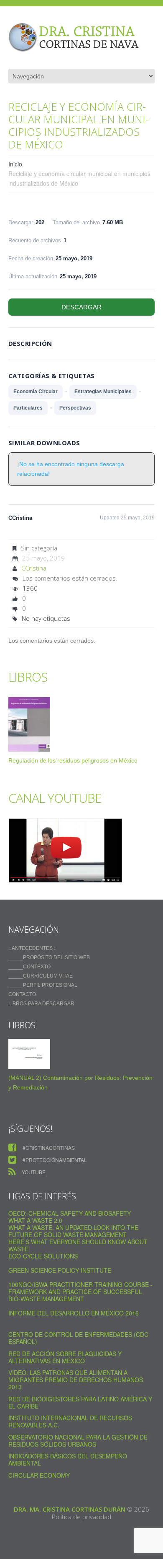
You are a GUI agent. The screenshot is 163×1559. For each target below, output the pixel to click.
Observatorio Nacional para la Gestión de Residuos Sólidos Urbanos (78, 1440)
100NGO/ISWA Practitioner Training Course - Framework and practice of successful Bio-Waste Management (80, 1291)
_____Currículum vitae (40, 976)
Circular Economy (39, 1475)
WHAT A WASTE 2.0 (35, 1220)
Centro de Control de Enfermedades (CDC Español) (78, 1338)
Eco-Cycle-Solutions (43, 1256)
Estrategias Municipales (103, 391)
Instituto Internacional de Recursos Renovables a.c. (70, 1421)
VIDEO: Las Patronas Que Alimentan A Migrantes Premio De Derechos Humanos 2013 (75, 1379)
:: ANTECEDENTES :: (32, 948)
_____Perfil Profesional (42, 985)
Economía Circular (35, 391)
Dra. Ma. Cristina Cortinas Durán (69, 1509)
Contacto (22, 994)
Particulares (28, 408)
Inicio (15, 164)
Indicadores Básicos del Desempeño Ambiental (67, 1459)
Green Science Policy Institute (59, 1270)
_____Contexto (29, 967)
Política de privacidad (81, 1516)
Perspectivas (75, 408)
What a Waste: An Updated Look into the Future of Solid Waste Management (73, 1231)
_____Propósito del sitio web (49, 957)
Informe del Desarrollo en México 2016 (73, 1313)
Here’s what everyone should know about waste (78, 1245)
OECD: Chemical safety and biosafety (69, 1213)
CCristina (33, 568)
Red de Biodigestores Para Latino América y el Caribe (80, 1402)
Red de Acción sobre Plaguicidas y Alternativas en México (65, 1357)
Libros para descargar (41, 1003)
